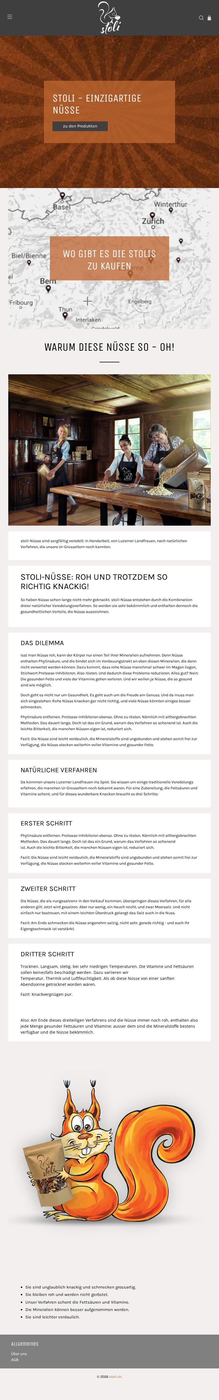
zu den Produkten (80, 126)
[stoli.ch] (109, 17)
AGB (15, 1359)
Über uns (19, 1353)
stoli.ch (115, 1377)
